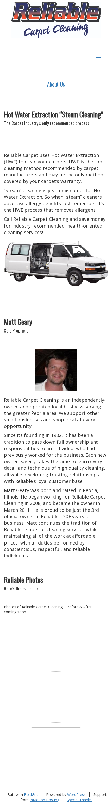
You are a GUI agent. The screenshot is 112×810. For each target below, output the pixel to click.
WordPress (76, 794)
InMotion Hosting (44, 799)
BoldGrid (31, 794)
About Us (56, 84)
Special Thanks (79, 799)
